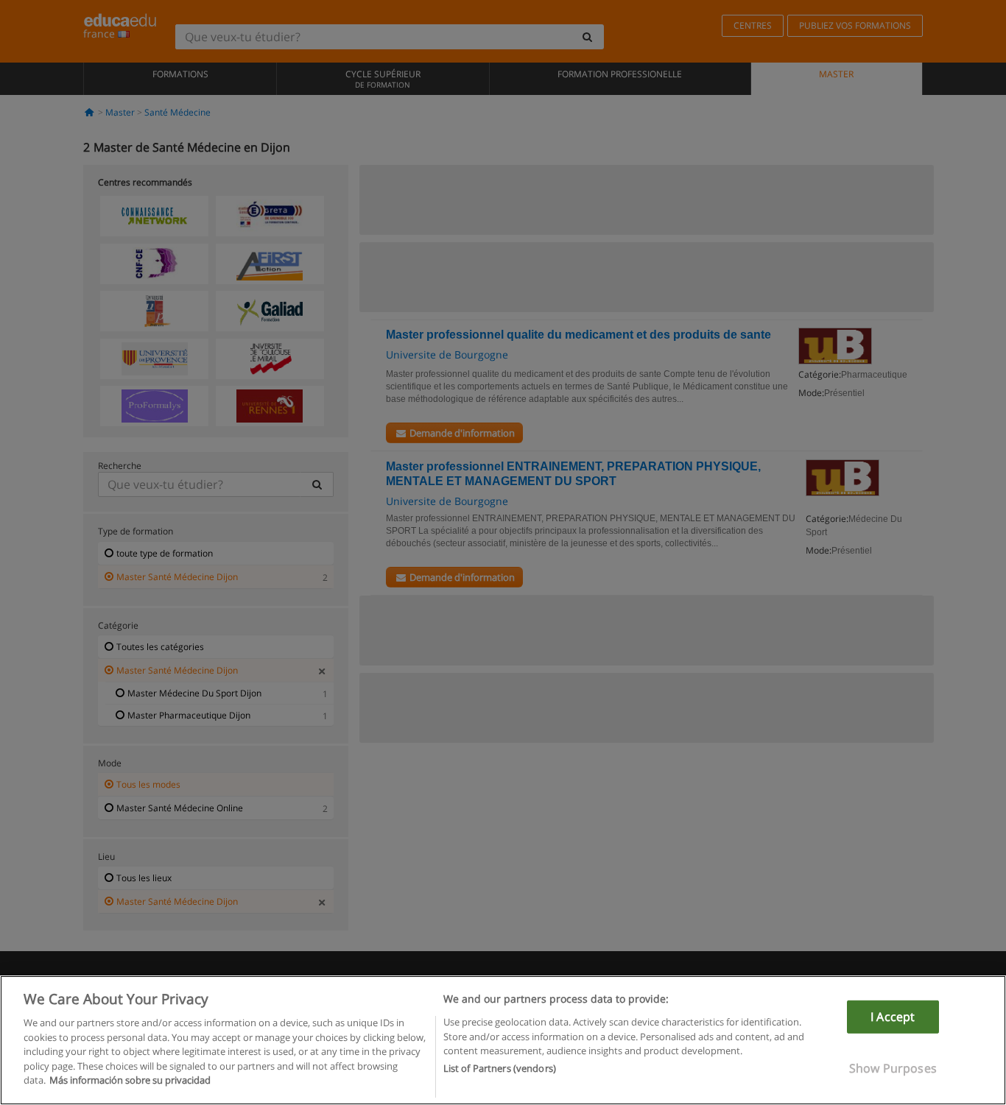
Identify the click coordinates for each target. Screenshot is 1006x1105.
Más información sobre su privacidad (130, 1080)
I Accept (892, 1017)
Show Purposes (893, 1068)
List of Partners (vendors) (499, 1069)
